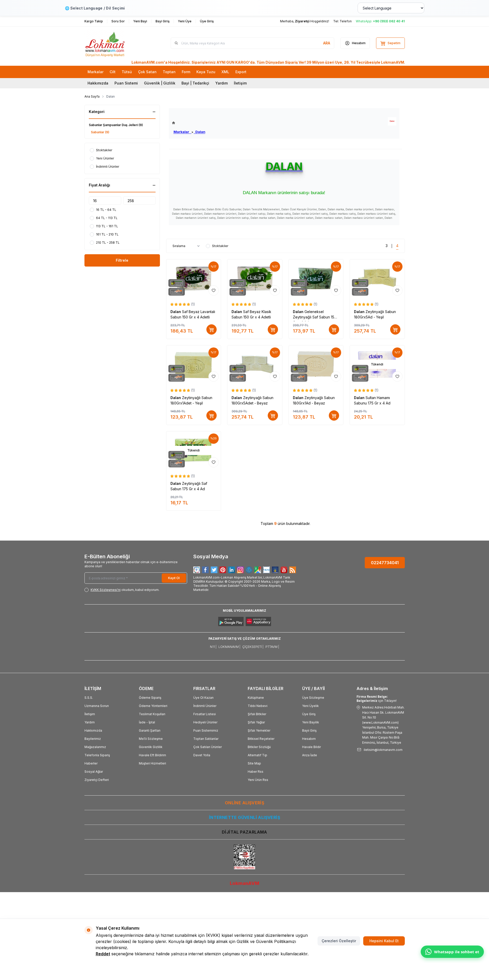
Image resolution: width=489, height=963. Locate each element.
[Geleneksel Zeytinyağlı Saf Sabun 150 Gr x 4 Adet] (316, 278)
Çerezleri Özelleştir (339, 941)
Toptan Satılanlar (205, 739)
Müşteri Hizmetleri (152, 763)
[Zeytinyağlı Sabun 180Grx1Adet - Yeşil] (193, 364)
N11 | (213, 647)
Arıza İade (309, 755)
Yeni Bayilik (310, 722)
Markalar (182, 132)
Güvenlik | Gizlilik (159, 83)
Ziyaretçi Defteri (96, 780)
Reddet (103, 953)
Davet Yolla (201, 755)
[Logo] (115, 43)
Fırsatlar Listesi (204, 714)
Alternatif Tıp (257, 755)
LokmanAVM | (229, 647)
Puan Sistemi (126, 83)
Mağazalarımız (95, 747)
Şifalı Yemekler (259, 730)
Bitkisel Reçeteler (261, 739)
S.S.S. (88, 698)
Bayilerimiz (92, 739)
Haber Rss (255, 771)
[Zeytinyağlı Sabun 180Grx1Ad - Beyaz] (316, 364)
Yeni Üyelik (310, 706)
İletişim (240, 83)
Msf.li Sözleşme (151, 739)
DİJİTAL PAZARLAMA (244, 832)
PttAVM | (272, 647)
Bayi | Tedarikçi (195, 83)
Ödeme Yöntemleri (153, 706)
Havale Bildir (311, 747)
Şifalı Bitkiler (257, 714)
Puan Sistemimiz (205, 730)
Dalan (199, 132)
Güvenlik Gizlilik (150, 747)
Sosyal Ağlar (93, 771)
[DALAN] (392, 121)
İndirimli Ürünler (204, 706)
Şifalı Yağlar (256, 722)
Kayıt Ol (174, 578)
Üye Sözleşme (313, 698)
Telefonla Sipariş (97, 755)
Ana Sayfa (92, 96)
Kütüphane (256, 698)
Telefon (346, 21)
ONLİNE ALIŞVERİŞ (244, 802)
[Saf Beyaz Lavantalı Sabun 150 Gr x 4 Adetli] (193, 278)
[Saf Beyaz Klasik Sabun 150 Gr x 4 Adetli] (254, 278)
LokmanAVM (244, 883)
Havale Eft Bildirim (152, 755)
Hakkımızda (98, 83)
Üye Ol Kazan (203, 698)
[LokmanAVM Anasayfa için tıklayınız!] (188, 122)
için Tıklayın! (377, 699)
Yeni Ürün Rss (258, 780)
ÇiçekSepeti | (252, 647)
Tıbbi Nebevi (257, 706)
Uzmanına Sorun (96, 706)
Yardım (221, 83)
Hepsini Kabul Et (384, 941)
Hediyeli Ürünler (205, 722)
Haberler (91, 763)
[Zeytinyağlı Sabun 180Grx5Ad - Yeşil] (377, 278)
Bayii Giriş (309, 730)
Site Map (254, 763)
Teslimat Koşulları (152, 714)
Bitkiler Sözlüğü (259, 747)
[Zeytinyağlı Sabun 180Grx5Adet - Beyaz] (254, 364)
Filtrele (122, 260)
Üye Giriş (308, 714)
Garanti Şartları (149, 730)
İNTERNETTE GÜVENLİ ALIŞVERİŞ (244, 817)
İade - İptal (147, 722)
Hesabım (309, 739)
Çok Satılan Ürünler (207, 747)
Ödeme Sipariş (150, 698)
